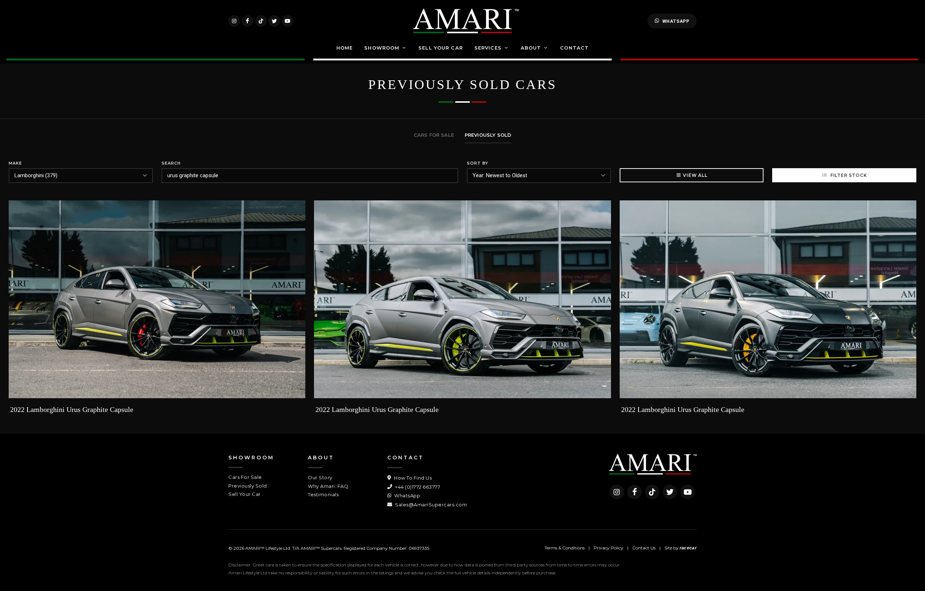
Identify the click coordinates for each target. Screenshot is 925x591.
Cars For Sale (245, 477)
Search (171, 163)
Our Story (320, 477)
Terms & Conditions (565, 547)
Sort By (477, 163)
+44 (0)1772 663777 (417, 487)
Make (15, 163)
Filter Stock (848, 175)
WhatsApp (675, 21)
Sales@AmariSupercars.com (430, 504)
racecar (688, 547)
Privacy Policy (608, 547)
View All (695, 175)
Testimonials (323, 494)
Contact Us (643, 547)
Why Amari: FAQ (328, 486)
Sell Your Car (244, 494)
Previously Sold (247, 486)
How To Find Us (412, 478)
